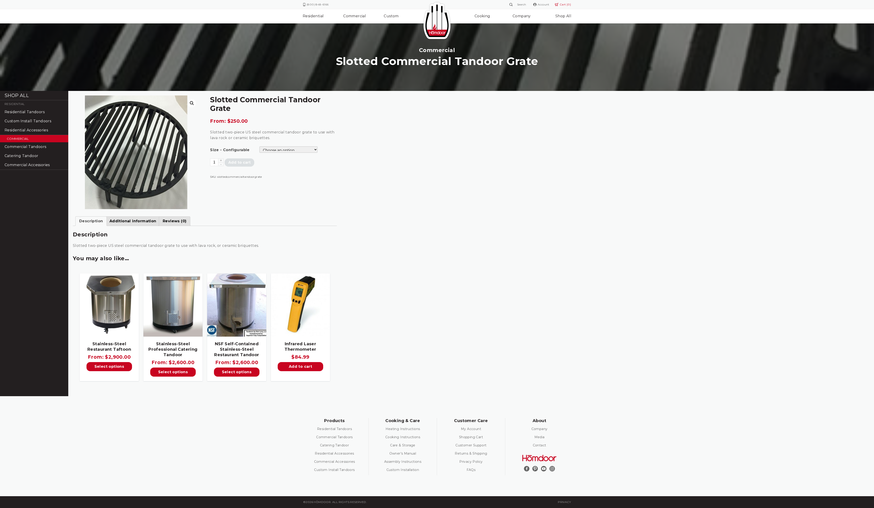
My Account (471, 429)
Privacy (564, 502)
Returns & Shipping (471, 453)
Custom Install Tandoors (28, 121)
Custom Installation (402, 470)
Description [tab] (91, 221)
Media (539, 437)
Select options (109, 366)
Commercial (354, 16)
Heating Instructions (403, 429)
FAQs (471, 470)
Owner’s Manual (402, 453)
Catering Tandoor (21, 156)
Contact (539, 445)
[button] (192, 103)
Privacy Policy (471, 462)
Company (522, 16)
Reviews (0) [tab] (174, 221)
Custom (391, 16)
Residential (313, 16)
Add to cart (239, 162)
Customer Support (470, 445)
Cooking (482, 16)
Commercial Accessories (27, 165)
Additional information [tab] (132, 221)
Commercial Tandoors (25, 147)
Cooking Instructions (402, 437)
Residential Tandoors (25, 112)
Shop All (563, 16)
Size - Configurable (230, 150)
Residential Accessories (26, 130)
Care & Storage (402, 445)
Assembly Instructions (402, 462)
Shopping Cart (471, 437)
